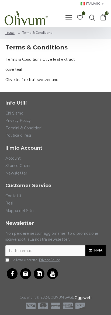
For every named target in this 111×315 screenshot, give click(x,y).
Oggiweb (83, 297)
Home (10, 33)
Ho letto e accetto (35, 260)
